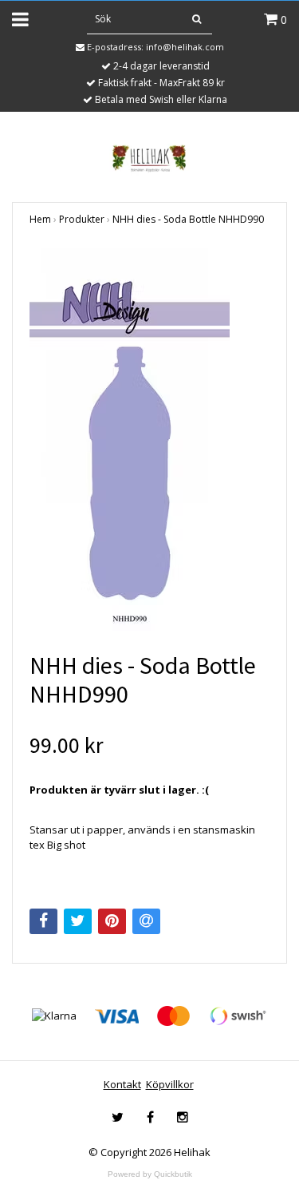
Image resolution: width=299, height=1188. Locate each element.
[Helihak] (149, 158)
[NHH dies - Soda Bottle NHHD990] (149, 439)
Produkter (81, 219)
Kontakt (122, 1084)
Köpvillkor (170, 1084)
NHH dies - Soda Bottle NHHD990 (188, 219)
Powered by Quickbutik (150, 1174)
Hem (40, 219)
